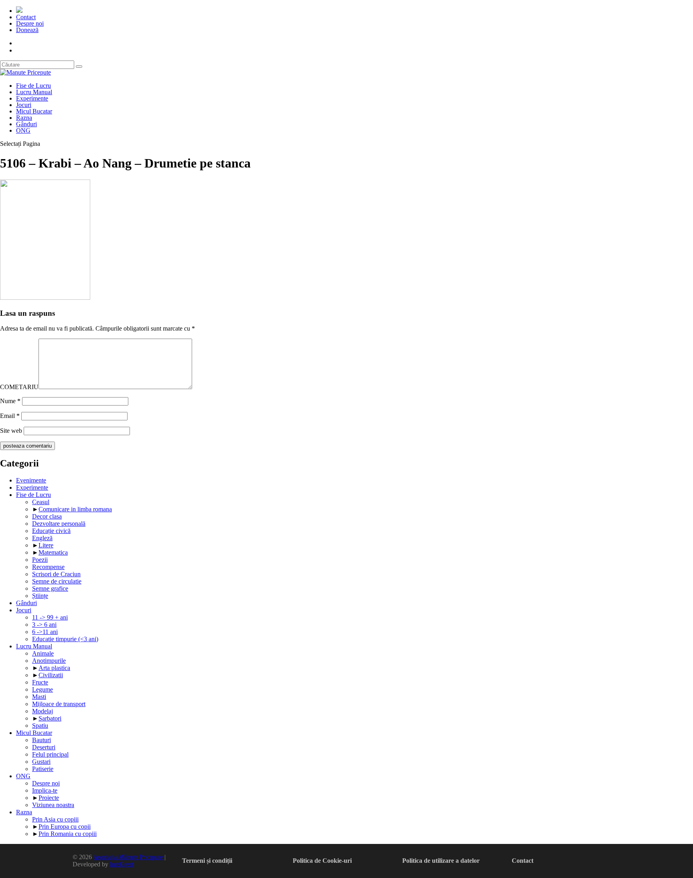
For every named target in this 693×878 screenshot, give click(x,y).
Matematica (53, 552)
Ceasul (40, 502)
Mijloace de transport (58, 703)
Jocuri (23, 104)
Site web (11, 430)
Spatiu (40, 725)
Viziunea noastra (53, 804)
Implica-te (44, 790)
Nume (10, 401)
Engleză (42, 538)
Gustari (41, 761)
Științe (40, 595)
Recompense (48, 566)
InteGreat (122, 864)
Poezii (40, 559)
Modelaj (42, 711)
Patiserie (42, 768)
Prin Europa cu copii (64, 826)
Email (10, 415)
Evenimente (31, 480)
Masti (39, 696)
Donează (27, 29)
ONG (23, 130)
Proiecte (48, 797)
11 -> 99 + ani (50, 617)
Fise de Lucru (33, 85)
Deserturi (43, 747)
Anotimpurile (49, 660)
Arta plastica (54, 667)
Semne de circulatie (56, 581)
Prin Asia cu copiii (55, 819)
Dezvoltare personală (58, 523)
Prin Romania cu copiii (67, 833)
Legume (42, 689)
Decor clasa (47, 516)
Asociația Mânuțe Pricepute (128, 857)
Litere (45, 545)
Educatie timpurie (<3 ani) (65, 639)
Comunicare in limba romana (75, 509)
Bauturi (41, 740)
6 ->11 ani (45, 631)
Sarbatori (49, 718)
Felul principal (50, 754)
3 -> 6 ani (44, 624)
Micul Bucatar (34, 111)
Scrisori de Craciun (56, 574)
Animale (43, 653)
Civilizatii (50, 675)
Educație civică (51, 530)
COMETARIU (19, 386)
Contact (26, 17)
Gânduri (26, 124)
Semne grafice (50, 588)
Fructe (40, 682)
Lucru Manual (34, 92)
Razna (24, 117)
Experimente (32, 98)
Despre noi (30, 23)
